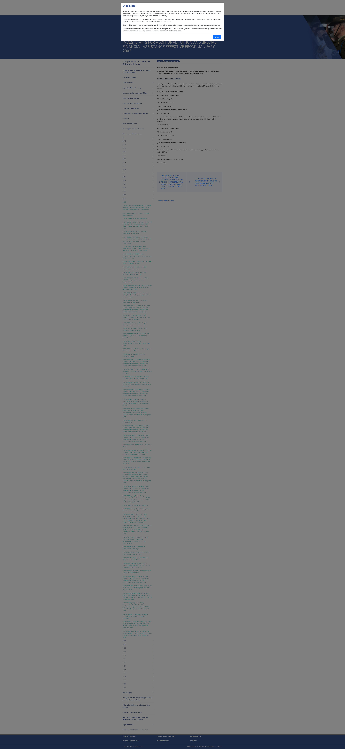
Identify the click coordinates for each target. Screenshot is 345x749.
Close (217, 37)
